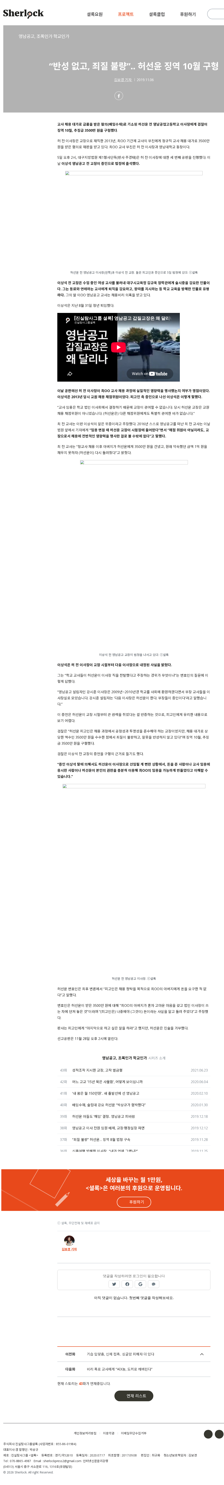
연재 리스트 (136, 1395)
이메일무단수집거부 (134, 1433)
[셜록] (23, 14)
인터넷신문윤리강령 (95, 1461)
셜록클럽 (157, 14)
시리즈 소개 (157, 1058)
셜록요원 (95, 14)
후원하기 (188, 14)
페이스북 (208, 1434)
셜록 (35, 1433)
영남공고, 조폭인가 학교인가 (44, 36)
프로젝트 (126, 14)
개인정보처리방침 (85, 1433)
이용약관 (108, 1433)
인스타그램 (219, 1434)
